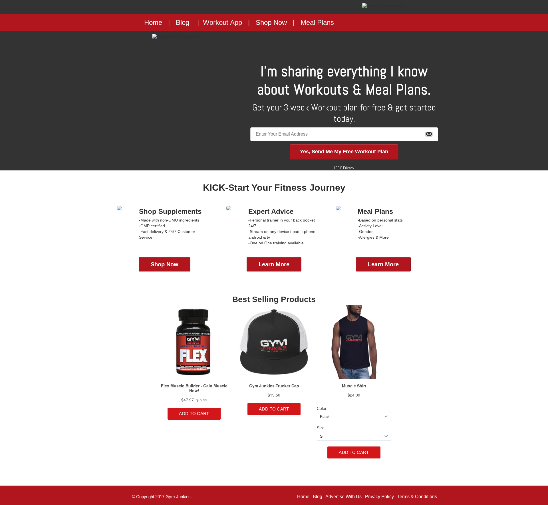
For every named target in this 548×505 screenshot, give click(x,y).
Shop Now (271, 22)
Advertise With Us (343, 496)
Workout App (222, 22)
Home (303, 496)
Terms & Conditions (417, 496)
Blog (182, 22)
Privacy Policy (379, 496)
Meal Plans (317, 22)
